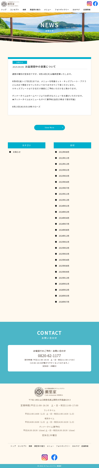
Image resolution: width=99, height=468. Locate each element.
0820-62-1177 (49, 355)
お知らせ (17, 151)
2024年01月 (64, 205)
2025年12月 (64, 277)
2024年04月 (64, 217)
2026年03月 (64, 295)
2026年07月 (64, 301)
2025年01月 (64, 241)
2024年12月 (64, 235)
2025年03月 (64, 253)
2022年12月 (64, 163)
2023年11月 (64, 193)
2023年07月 (64, 187)
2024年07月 (64, 223)
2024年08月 (64, 229)
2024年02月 (64, 211)
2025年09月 (64, 271)
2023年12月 (64, 199)
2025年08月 (64, 265)
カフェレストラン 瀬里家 (52, 466)
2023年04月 (64, 181)
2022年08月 (64, 151)
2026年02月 (64, 289)
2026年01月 (64, 283)
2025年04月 (64, 259)
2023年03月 (64, 175)
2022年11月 (64, 157)
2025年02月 (64, 247)
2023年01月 (64, 169)
